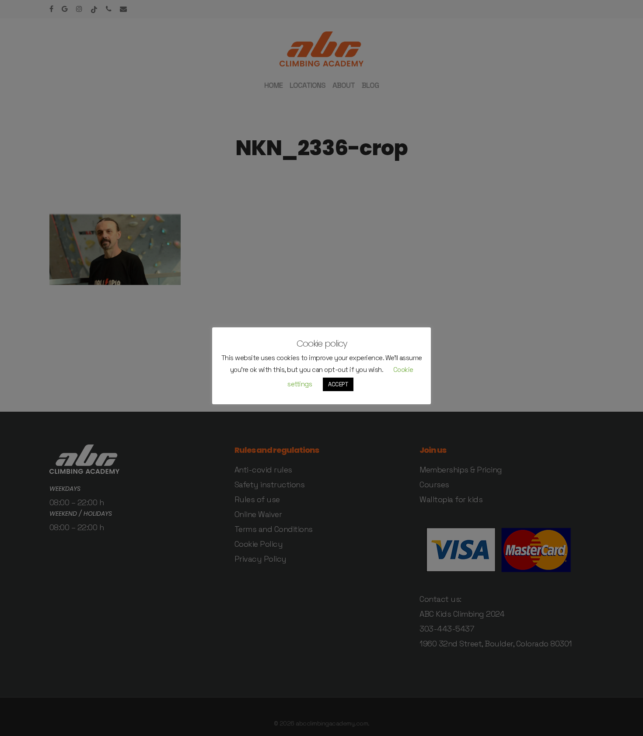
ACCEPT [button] (338, 384)
